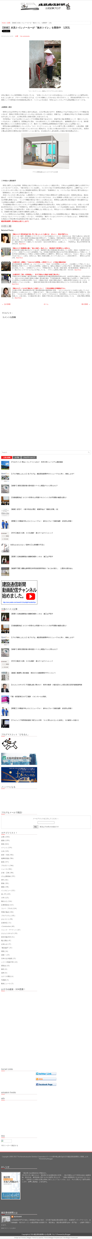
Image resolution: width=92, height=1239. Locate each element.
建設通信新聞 (18, 1216)
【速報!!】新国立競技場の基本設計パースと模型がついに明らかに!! (34, 486)
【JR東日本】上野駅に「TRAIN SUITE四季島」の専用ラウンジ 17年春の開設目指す (39, 262)
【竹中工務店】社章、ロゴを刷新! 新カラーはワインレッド (31, 533)
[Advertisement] (46, 14)
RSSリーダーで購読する (10, 1146)
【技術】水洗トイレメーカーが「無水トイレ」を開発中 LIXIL (35, 27)
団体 (3, 844)
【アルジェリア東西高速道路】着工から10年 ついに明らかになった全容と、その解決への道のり (44, 720)
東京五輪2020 (6, 937)
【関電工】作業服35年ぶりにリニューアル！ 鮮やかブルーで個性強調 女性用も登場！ (41, 521)
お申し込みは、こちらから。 (38, 1182)
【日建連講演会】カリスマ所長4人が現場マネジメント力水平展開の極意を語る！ (38, 497)
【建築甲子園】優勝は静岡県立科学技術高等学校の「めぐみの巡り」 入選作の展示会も (41, 568)
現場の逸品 (5, 912)
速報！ (3, 955)
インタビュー (6, 891)
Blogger (50, 1159)
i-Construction (6, 926)
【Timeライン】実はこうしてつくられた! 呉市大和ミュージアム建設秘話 (36, 462)
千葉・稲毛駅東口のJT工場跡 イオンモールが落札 (28, 697)
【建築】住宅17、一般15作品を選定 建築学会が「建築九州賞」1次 (34, 509)
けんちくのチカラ (7, 933)
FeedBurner (49, 827)
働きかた (4, 901)
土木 (3, 851)
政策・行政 (5, 855)
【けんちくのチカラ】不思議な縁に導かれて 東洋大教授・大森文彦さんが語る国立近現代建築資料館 (46, 685)
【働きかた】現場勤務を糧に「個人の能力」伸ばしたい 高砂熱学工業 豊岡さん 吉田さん (41, 248)
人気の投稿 (6, 457)
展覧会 (3, 966)
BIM (2, 880)
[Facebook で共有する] (10, 226)
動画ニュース (6, 984)
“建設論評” (5, 948)
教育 (3, 862)
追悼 (3, 973)
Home (4, 23)
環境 (3, 951)
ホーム (46, 304)
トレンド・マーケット (9, 930)
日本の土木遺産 (6, 958)
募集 (3, 883)
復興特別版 (5, 858)
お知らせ (4, 944)
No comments (25, 36)
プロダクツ (5, 866)
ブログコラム (6, 916)
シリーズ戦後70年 (7, 962)
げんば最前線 (6, 876)
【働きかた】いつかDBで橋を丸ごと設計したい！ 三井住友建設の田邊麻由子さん (39, 288)
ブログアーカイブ (29, 457)
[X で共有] (7, 226)
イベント (4, 848)
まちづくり (5, 919)
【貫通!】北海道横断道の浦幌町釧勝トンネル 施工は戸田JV (31, 557)
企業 (8, 23)
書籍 (3, 887)
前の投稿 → (86, 304)
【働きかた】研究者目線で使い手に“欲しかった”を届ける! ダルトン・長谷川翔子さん (40, 234)
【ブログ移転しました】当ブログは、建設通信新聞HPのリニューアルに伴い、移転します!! (42, 474)
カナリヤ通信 (6, 976)
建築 (3, 840)
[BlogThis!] (5, 226)
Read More (22, 244)
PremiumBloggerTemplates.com (53, 1237)
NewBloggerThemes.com (70, 1237)
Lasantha (41, 1237)
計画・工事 (5, 873)
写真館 (3, 980)
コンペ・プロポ (6, 908)
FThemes (23, 1237)
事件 (3, 969)
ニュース (4, 869)
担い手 (3, 894)
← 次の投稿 (6, 304)
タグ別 (17, 457)
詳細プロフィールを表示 (8, 1228)
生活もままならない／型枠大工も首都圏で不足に (27, 545)
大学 (3, 898)
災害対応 (4, 923)
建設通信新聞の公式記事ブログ (45, 1234)
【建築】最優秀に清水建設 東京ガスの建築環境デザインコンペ (33, 673)
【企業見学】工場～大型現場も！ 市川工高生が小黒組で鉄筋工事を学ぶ (36, 274)
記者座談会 (5, 905)
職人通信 (4, 941)
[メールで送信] (2, 226)
